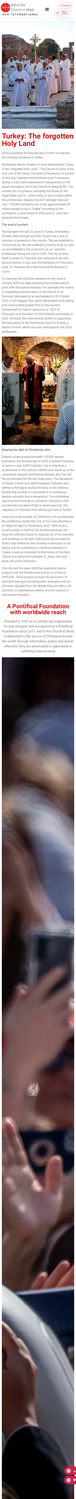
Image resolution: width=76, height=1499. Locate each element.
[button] (47, 9)
